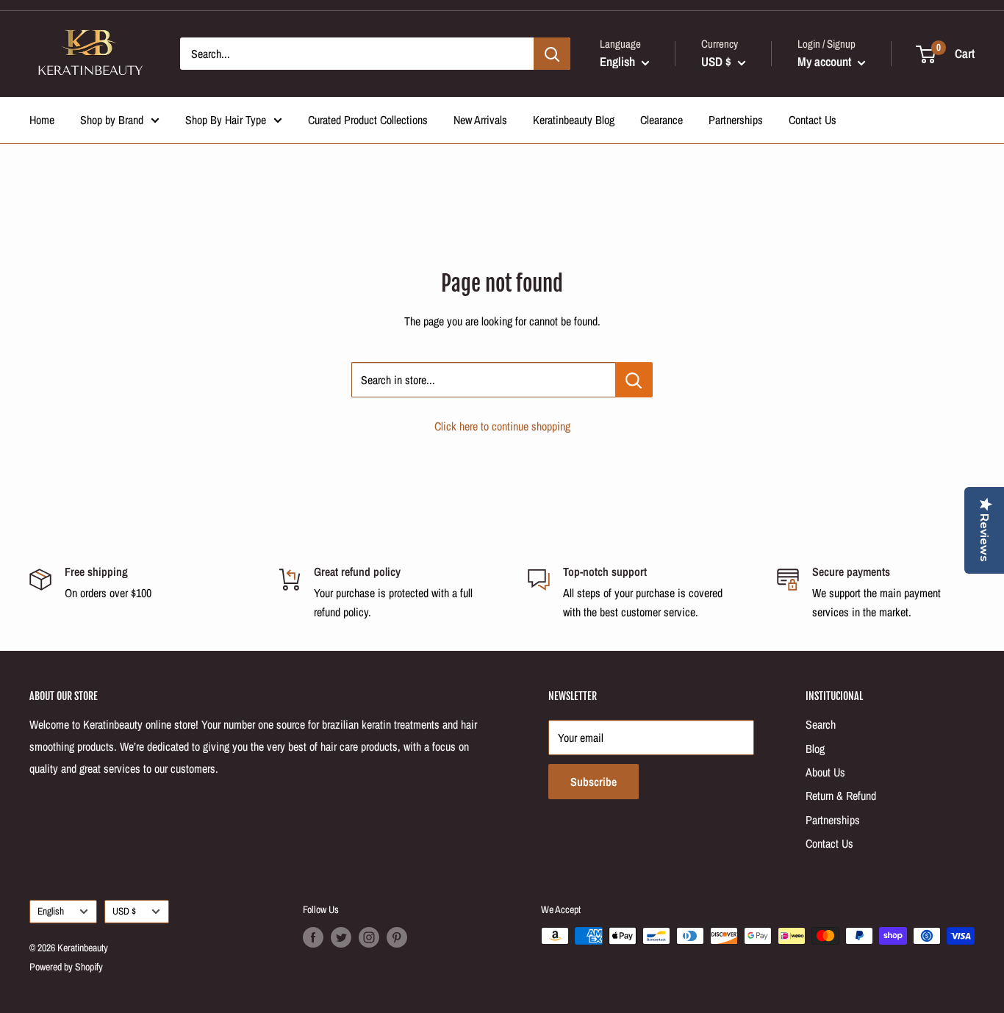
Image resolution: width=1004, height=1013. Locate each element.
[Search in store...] (634, 379)
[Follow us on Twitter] (341, 937)
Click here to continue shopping (502, 426)
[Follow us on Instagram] (369, 937)
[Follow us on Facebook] (313, 937)
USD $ (124, 911)
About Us (825, 772)
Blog (815, 748)
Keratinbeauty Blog (573, 120)
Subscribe (593, 782)
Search (821, 724)
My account (825, 61)
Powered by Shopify (66, 966)
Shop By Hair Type (225, 120)
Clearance (661, 120)
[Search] (552, 53)
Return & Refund (841, 795)
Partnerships (736, 120)
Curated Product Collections (368, 120)
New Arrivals (480, 120)
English (50, 911)
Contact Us (812, 120)
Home (41, 120)
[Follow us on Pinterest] (397, 937)
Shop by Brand (111, 120)
